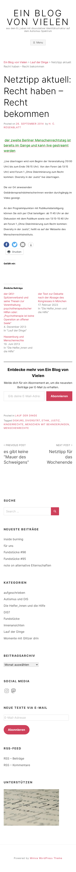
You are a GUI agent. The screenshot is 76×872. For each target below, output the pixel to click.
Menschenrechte (16, 428)
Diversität (32, 420)
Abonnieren (59, 396)
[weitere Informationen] (30, 245)
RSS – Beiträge (14, 758)
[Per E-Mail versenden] (22, 244)
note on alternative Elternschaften (27, 565)
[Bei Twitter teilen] (14, 244)
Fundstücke (12, 618)
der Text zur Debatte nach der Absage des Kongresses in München (52, 297)
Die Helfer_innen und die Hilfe (24, 605)
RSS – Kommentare (17, 765)
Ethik (45, 420)
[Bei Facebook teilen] (6, 244)
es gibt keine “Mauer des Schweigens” (16, 454)
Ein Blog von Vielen (38, 17)
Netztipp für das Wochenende (59, 454)
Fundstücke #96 (15, 552)
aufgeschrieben (14, 592)
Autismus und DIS (16, 599)
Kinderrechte (14, 424)
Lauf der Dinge (26, 415)
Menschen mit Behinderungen (47, 424)
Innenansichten (14, 625)
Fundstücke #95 (15, 559)
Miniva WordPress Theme (46, 858)
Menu (39, 42)
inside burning (13, 539)
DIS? (7, 612)
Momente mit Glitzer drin (21, 638)
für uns (8, 546)
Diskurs (18, 420)
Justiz (55, 420)
